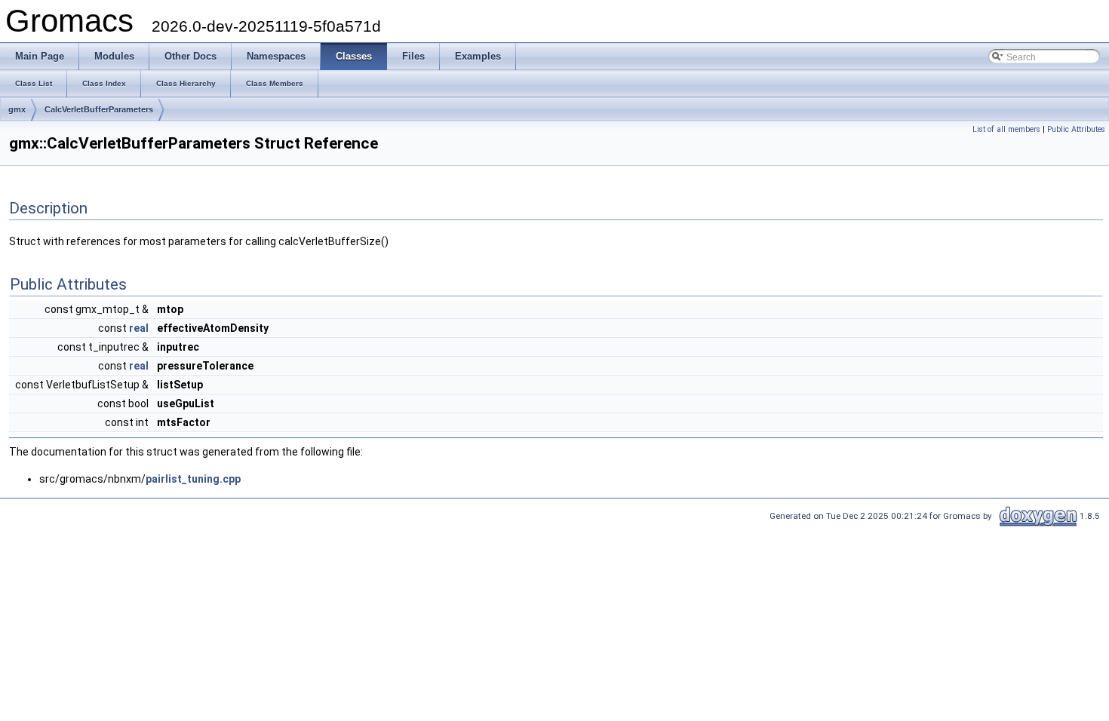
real (139, 328)
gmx (17, 109)
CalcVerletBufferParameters (99, 109)
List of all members (1006, 129)
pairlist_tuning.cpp (193, 479)
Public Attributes (1076, 129)
